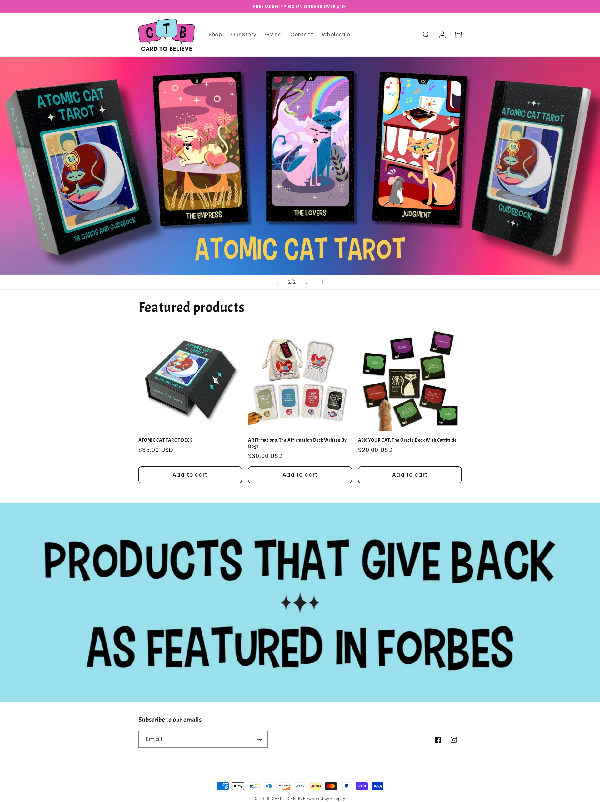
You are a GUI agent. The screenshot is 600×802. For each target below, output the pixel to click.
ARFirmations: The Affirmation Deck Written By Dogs (297, 443)
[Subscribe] (260, 739)
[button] (427, 35)
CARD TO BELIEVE (288, 798)
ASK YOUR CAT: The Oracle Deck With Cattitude (407, 440)
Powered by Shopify (326, 798)
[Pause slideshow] (323, 282)
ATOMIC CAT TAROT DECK (165, 440)
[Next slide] (307, 282)
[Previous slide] (277, 282)
